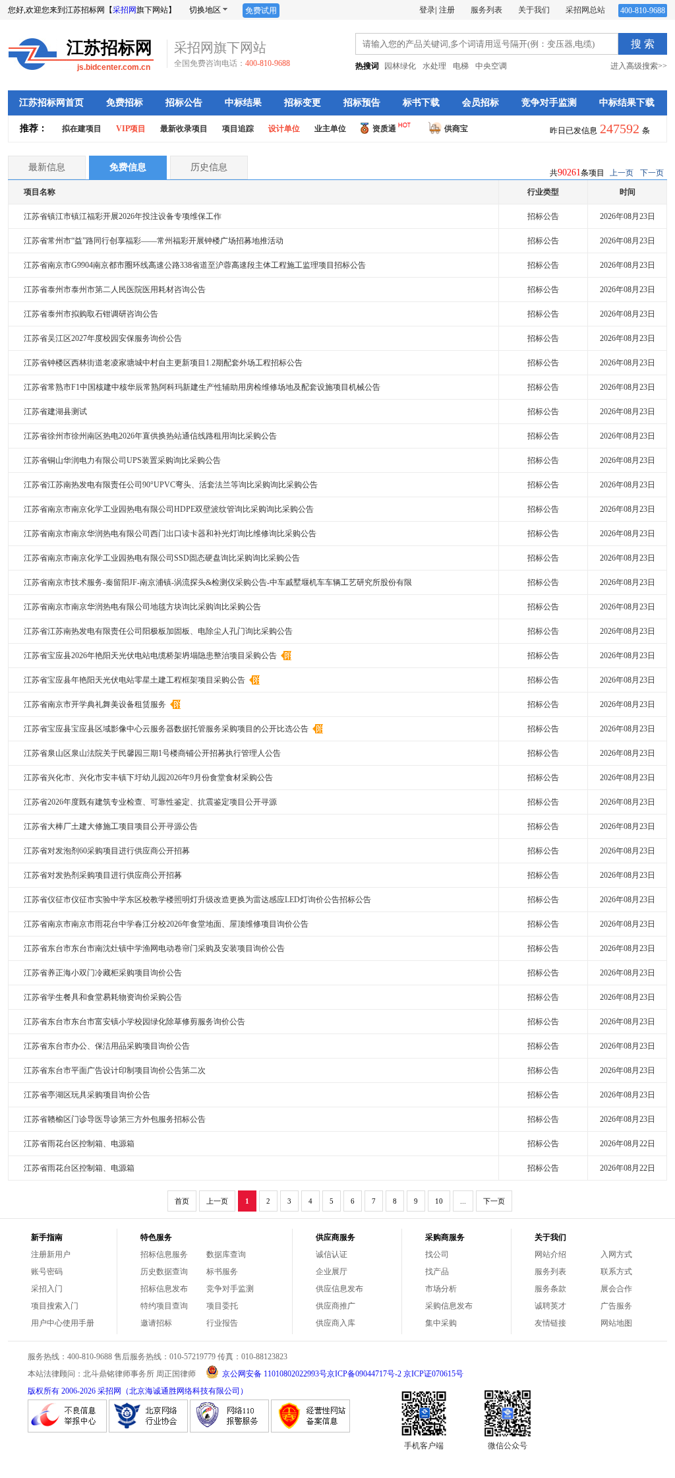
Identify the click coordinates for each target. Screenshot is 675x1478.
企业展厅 (331, 1271)
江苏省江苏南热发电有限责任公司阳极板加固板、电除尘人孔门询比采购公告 (158, 631)
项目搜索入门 (54, 1305)
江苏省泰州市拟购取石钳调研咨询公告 (91, 314)
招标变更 (302, 103)
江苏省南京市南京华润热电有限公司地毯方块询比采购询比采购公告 (142, 606)
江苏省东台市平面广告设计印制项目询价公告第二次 (115, 1070)
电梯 (461, 66)
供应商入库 (335, 1323)
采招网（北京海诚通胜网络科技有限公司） (173, 1391)
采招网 (124, 10)
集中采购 (441, 1323)
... (463, 1201)
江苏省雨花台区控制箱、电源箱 (79, 1143)
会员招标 (480, 103)
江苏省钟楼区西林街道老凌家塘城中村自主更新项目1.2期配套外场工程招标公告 (163, 362)
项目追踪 (238, 128)
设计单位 (284, 128)
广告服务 (616, 1305)
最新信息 (46, 167)
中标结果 (243, 103)
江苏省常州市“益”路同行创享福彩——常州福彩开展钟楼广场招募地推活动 (153, 240)
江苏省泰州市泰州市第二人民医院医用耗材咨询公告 (115, 289)
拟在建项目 (82, 128)
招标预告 (361, 103)
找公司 (437, 1254)
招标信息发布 (164, 1288)
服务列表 (486, 10)
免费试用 (261, 10)
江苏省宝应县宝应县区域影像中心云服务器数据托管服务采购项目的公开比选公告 (167, 728)
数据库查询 (226, 1254)
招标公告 (183, 103)
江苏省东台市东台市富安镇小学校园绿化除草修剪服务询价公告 (134, 1021)
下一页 (652, 172)
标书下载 (421, 103)
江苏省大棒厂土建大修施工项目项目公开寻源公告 (111, 826)
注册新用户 (51, 1254)
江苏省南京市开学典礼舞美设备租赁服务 (96, 704)
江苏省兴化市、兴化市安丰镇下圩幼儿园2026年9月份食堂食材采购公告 (148, 777)
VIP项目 (131, 128)
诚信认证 (331, 1254)
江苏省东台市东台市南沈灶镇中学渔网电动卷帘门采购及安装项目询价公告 (154, 948)
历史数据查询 (164, 1271)
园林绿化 (400, 66)
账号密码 (47, 1271)
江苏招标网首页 (51, 103)
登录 (427, 10)
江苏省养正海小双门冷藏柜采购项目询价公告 (103, 972)
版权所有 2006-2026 (62, 1391)
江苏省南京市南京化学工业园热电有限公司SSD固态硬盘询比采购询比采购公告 (162, 558)
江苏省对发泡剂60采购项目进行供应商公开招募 (107, 850)
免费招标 (124, 103)
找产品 (437, 1271)
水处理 (434, 66)
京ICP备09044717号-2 (364, 1373)
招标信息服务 (164, 1254)
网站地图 (616, 1323)
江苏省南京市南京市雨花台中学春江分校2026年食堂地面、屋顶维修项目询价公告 (166, 924)
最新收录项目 (184, 128)
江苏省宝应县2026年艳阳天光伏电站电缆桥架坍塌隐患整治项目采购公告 (151, 655)
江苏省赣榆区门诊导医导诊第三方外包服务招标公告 (115, 1119)
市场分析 (441, 1288)
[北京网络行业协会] (148, 1429)
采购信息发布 (449, 1305)
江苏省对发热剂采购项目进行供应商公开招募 (103, 875)
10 (439, 1201)
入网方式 (616, 1254)
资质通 (384, 128)
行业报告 (222, 1323)
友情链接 (550, 1323)
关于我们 (534, 10)
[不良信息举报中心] (67, 1429)
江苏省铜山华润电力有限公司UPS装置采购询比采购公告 (122, 460)
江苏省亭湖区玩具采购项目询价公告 (87, 1094)
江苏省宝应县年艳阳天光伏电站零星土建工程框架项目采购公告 (135, 680)
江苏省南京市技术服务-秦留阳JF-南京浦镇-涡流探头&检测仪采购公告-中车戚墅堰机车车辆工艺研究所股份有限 (218, 582)
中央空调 (491, 66)
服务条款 (550, 1288)
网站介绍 (550, 1254)
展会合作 (616, 1288)
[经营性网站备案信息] (310, 1429)
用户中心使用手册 (62, 1323)
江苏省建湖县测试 (55, 411)
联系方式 (616, 1271)
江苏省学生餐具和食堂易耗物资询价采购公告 (103, 997)
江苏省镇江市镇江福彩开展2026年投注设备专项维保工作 (122, 216)
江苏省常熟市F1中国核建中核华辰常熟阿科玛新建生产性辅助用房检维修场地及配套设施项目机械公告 (202, 387)
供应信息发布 (339, 1288)
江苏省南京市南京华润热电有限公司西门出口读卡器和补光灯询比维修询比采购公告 (170, 533)
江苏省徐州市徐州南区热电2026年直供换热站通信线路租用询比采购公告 (150, 436)
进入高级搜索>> (638, 66)
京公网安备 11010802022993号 (274, 1373)
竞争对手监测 (549, 103)
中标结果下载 (627, 103)
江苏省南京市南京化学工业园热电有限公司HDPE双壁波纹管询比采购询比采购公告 (169, 509)
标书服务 (222, 1271)
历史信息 (209, 167)
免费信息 (127, 167)
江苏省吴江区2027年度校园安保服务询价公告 (103, 338)
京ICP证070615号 (433, 1373)
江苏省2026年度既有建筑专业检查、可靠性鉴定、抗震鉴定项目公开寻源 (150, 802)
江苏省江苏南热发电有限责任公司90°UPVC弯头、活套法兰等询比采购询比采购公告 (171, 484)
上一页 (621, 172)
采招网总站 (585, 10)
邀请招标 (156, 1323)
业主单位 (330, 128)
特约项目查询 (164, 1305)
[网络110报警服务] (229, 1429)
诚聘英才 (550, 1305)
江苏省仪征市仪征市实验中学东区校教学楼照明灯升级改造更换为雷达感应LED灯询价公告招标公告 (197, 899)
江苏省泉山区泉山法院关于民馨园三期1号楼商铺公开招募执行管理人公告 (152, 753)
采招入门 (47, 1288)
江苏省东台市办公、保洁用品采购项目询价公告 (107, 1046)
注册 (447, 10)
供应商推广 (335, 1305)
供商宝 (456, 128)
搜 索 (643, 43)
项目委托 (222, 1305)
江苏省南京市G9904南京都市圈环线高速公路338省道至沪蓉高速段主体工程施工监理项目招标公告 (195, 265)
